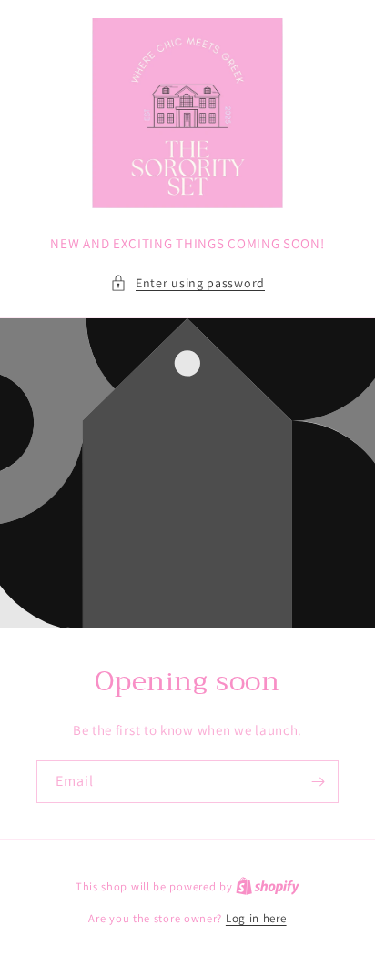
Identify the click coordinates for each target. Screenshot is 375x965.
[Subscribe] (318, 781)
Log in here (256, 918)
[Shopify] (267, 886)
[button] (187, 283)
